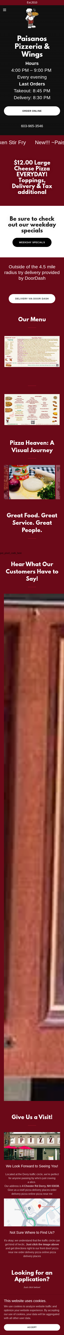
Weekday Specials (32, 242)
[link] (32, 9)
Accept (31, 1327)
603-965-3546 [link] (32, 126)
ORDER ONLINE (32, 111)
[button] (6, 10)
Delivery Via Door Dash (32, 298)
